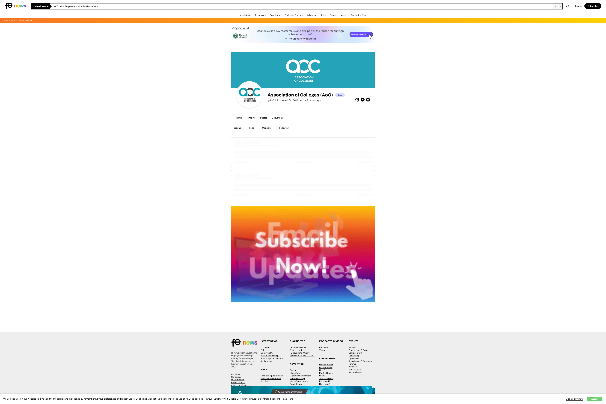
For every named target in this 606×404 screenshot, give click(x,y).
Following (284, 127)
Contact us (236, 377)
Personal (237, 127)
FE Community (238, 379)
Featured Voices (297, 350)
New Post (323, 370)
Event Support (296, 384)
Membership (325, 381)
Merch (344, 15)
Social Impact (267, 361)
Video (322, 350)
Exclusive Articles (298, 347)
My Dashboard (326, 373)
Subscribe (593, 6)
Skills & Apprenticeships (272, 358)
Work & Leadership (270, 355)
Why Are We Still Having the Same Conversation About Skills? (85, 6)
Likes (251, 127)
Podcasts (323, 347)
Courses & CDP (356, 353)
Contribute (275, 15)
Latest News (244, 15)
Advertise (312, 15)
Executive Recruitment (271, 378)
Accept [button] (594, 399)
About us (235, 374)
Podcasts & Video (294, 15)
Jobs (323, 15)
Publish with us (238, 382)
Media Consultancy (299, 381)
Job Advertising (297, 378)
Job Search (266, 381)
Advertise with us (239, 385)
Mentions (266, 127)
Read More (287, 398)
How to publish (326, 364)
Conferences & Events (359, 350)
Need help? (324, 384)
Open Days (354, 358)
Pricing (293, 370)
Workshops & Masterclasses (355, 371)
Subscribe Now (359, 15)
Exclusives (260, 15)
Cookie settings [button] (574, 398)
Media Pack (295, 373)
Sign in (578, 6)
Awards (352, 347)
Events (333, 15)
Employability (267, 353)
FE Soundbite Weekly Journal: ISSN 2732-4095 (302, 354)
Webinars (353, 366)
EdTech (264, 350)
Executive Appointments (272, 375)
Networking (354, 355)
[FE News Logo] (15, 5)
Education (265, 347)
